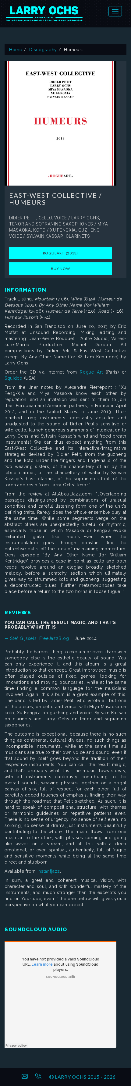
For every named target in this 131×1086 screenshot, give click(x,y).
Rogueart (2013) (60, 253)
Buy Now (60, 268)
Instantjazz (48, 871)
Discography (43, 49)
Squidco (14, 378)
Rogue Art (91, 372)
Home (15, 49)
